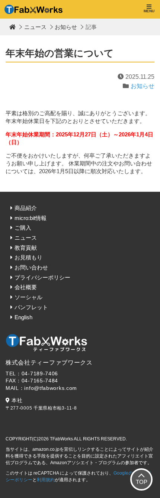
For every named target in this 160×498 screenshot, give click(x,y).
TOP (141, 482)
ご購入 (23, 227)
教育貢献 (26, 248)
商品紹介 (26, 208)
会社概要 (26, 287)
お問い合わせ (31, 267)
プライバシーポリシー (42, 277)
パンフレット (31, 307)
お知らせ (66, 27)
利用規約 (46, 479)
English (23, 317)
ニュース (35, 27)
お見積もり (28, 257)
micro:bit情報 (31, 218)
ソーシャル (28, 297)
